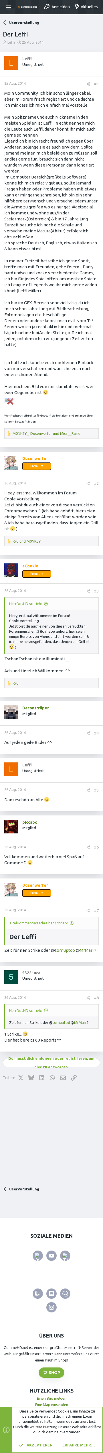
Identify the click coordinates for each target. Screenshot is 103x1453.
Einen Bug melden (51, 1398)
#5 (96, 790)
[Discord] (51, 1293)
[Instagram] (51, 1307)
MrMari (87, 950)
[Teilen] (88, 84)
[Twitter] (38, 1256)
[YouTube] (51, 1256)
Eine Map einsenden (51, 1405)
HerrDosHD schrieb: (25, 604)
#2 (96, 483)
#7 (96, 910)
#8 (96, 998)
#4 (96, 733)
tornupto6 (65, 950)
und (28, 541)
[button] (9, 7)
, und (46, 433)
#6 (96, 847)
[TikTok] (65, 1256)
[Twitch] (38, 1293)
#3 (96, 591)
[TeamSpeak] (65, 1293)
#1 (96, 84)
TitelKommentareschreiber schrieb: (38, 923)
